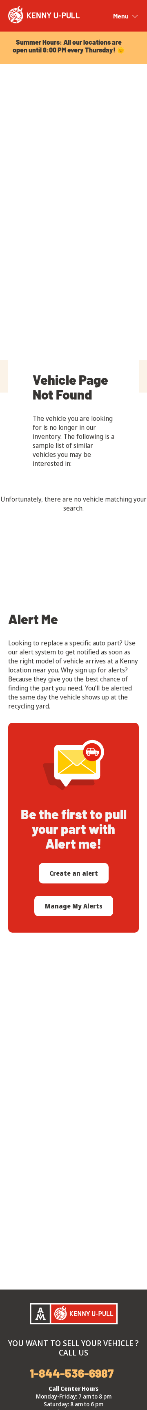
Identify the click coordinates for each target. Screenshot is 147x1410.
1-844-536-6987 (72, 1373)
